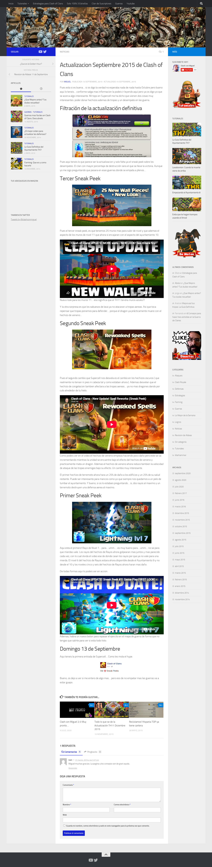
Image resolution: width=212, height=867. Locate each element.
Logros (178, 422)
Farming (178, 402)
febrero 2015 (181, 579)
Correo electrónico (122, 804)
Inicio (11, 3)
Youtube (131, 3)
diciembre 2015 (182, 513)
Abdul (177, 283)
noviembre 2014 (182, 599)
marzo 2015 (180, 573)
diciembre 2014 (182, 593)
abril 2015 (179, 566)
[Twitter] (45, 51)
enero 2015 (180, 586)
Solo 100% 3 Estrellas (77, 3)
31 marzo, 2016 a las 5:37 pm (87, 760)
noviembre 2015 (182, 520)
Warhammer (180, 455)
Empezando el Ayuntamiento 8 (186, 192)
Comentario (68, 785)
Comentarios (72, 751)
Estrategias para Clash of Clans (48, 3)
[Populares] (21, 89)
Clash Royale (180, 382)
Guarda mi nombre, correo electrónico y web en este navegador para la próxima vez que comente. (107, 826)
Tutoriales (22, 3)
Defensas (179, 389)
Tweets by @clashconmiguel (24, 219)
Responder (73, 768)
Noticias (64, 51)
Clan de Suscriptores (101, 3)
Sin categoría (180, 442)
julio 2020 (179, 486)
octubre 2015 (181, 526)
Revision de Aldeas (183, 435)
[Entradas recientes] (41, 89)
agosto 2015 (180, 539)
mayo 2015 (180, 559)
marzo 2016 (180, 506)
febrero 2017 (181, 493)
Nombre (67, 804)
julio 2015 (179, 546)
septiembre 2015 (183, 533)
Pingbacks (94, 751)
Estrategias (180, 395)
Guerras (119, 3)
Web (65, 815)
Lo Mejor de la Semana (185, 415)
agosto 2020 (180, 480)
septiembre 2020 (183, 473)
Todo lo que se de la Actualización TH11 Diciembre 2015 (109, 725)
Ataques (178, 375)
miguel (67, 81)
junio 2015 (179, 553)
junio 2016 (179, 500)
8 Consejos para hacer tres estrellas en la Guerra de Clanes (186, 317)
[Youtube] (40, 51)
